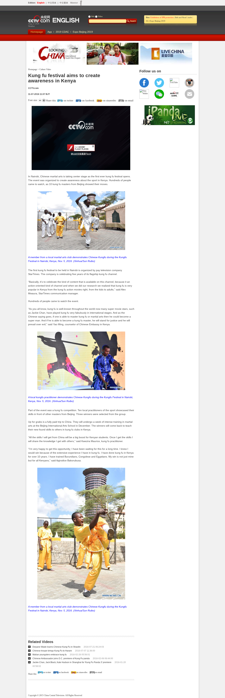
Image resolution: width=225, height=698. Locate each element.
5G (147, 21)
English (40, 3)
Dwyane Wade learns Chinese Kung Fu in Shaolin (57, 647)
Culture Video (45, 69)
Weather (31, 26)
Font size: (33, 100)
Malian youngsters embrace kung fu (50, 654)
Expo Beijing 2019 (157, 21)
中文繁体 (64, 3)
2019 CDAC (62, 31)
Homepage (37, 31)
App (49, 31)
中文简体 (52, 3)
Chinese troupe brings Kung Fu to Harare (52, 651)
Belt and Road (181, 17)
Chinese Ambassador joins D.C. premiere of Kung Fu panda (61, 658)
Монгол (74, 3)
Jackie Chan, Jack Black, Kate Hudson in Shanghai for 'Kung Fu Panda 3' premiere (72, 662)
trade (190, 17)
